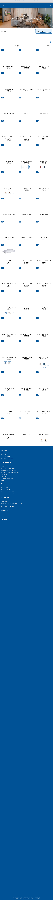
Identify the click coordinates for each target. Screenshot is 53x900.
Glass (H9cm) (26, 113)
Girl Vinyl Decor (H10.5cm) (26, 411)
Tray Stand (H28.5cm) (26, 237)
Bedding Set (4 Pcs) (26, 357)
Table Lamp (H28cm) (44, 434)
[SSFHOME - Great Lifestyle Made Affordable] (26, 5)
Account (3, 466)
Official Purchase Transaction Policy (10, 472)
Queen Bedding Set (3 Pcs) (26, 307)
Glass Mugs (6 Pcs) (44, 113)
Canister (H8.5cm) (26, 188)
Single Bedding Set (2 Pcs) (26, 260)
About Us (3, 454)
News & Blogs (4, 510)
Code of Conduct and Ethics (8, 492)
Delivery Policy (4, 476)
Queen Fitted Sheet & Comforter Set (43, 358)
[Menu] (2, 5)
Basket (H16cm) (26, 434)
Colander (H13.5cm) (9, 388)
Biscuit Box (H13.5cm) (9, 214)
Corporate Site (4, 487)
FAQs (2, 480)
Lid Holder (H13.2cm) (44, 388)
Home (2, 31)
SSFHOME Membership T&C (8, 468)
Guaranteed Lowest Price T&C (8, 470)
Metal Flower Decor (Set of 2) (26, 137)
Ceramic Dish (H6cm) (26, 66)
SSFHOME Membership (7, 458)
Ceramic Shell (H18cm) (44, 136)
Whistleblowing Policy (6, 490)
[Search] (3, 5)
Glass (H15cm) (9, 89)
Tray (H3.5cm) (9, 161)
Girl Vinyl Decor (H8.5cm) (43, 411)
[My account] (50, 5)
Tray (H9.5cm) (44, 237)
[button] (50, 42)
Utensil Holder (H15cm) (26, 388)
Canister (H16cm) (44, 214)
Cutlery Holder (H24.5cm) (9, 66)
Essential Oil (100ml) (26, 161)
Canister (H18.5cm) (26, 214)
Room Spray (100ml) (44, 161)
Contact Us (4, 501)
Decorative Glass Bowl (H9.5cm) (9, 435)
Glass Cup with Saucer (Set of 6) (26, 90)
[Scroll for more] (26, 26)
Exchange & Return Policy (7, 478)
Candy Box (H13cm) (9, 237)
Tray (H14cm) (9, 411)
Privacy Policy (4, 474)
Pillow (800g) (9, 260)
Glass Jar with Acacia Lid (9, 188)
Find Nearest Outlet (6, 456)
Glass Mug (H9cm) (9, 113)
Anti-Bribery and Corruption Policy (10, 494)
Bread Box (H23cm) (44, 188)
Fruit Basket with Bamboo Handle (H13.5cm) (9, 137)
